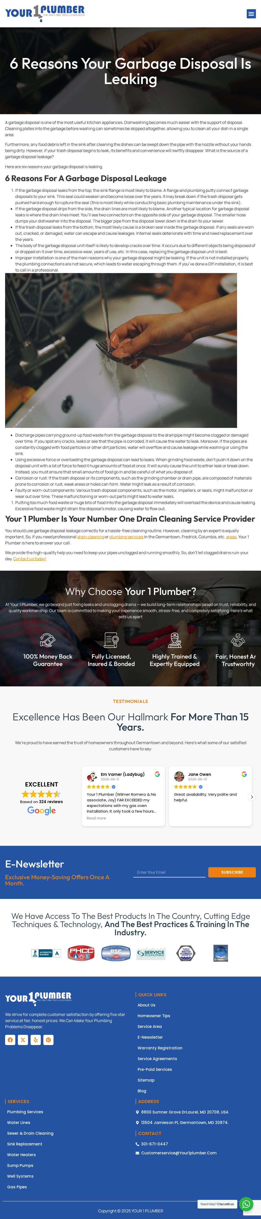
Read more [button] (181, 818)
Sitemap (146, 1080)
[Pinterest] (48, 1040)
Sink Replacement (24, 1144)
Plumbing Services (25, 1112)
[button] (251, 13)
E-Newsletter (150, 1037)
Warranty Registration (160, 1048)
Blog (142, 1091)
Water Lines (18, 1122)
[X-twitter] (23, 1040)
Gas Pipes (17, 1187)
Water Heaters (21, 1154)
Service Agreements (157, 1058)
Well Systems (20, 1176)
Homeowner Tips (154, 1015)
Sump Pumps (20, 1165)
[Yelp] (36, 1040)
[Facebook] (10, 1040)
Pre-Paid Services (155, 1069)
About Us (146, 1005)
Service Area (150, 1026)
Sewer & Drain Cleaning (30, 1133)
